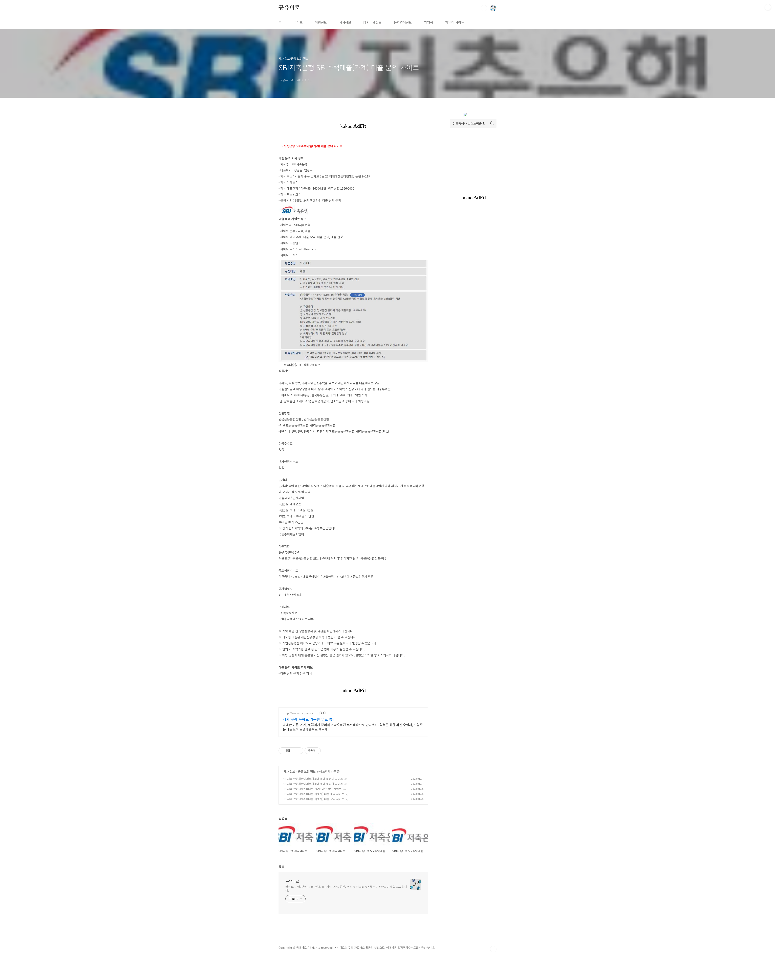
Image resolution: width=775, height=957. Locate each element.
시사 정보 (289, 771)
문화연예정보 (403, 22)
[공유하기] (293, 751)
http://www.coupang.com (300, 713)
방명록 (428, 22)
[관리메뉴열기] (768, 7)
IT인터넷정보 (372, 22)
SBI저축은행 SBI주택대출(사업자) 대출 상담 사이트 (313, 799)
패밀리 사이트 (454, 22)
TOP (493, 949)
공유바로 (289, 8)
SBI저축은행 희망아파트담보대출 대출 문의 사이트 (313, 779)
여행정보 (321, 22)
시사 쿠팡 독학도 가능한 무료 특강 (309, 719)
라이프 (298, 22)
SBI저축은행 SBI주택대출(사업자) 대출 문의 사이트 (313, 794)
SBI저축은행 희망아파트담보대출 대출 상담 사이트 (313, 784)
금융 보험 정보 (306, 771)
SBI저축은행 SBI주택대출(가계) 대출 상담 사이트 (312, 789)
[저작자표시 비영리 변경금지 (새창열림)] (326, 750)
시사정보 (345, 22)
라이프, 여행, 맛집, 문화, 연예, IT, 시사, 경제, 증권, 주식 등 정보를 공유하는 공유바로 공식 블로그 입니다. (346, 888)
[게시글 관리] (298, 751)
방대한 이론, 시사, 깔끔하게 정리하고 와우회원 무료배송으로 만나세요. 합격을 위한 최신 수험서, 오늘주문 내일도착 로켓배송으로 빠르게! (353, 726)
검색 (484, 8)
